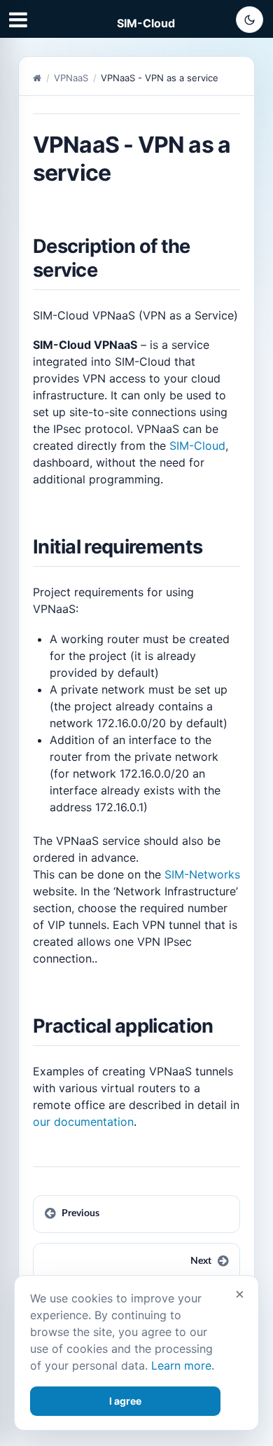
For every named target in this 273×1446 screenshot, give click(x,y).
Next (200, 1261)
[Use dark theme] (249, 19)
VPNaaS (71, 77)
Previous (80, 1213)
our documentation (83, 1122)
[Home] (37, 78)
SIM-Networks (202, 874)
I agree (125, 1401)
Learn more (181, 1365)
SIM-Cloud (146, 23)
